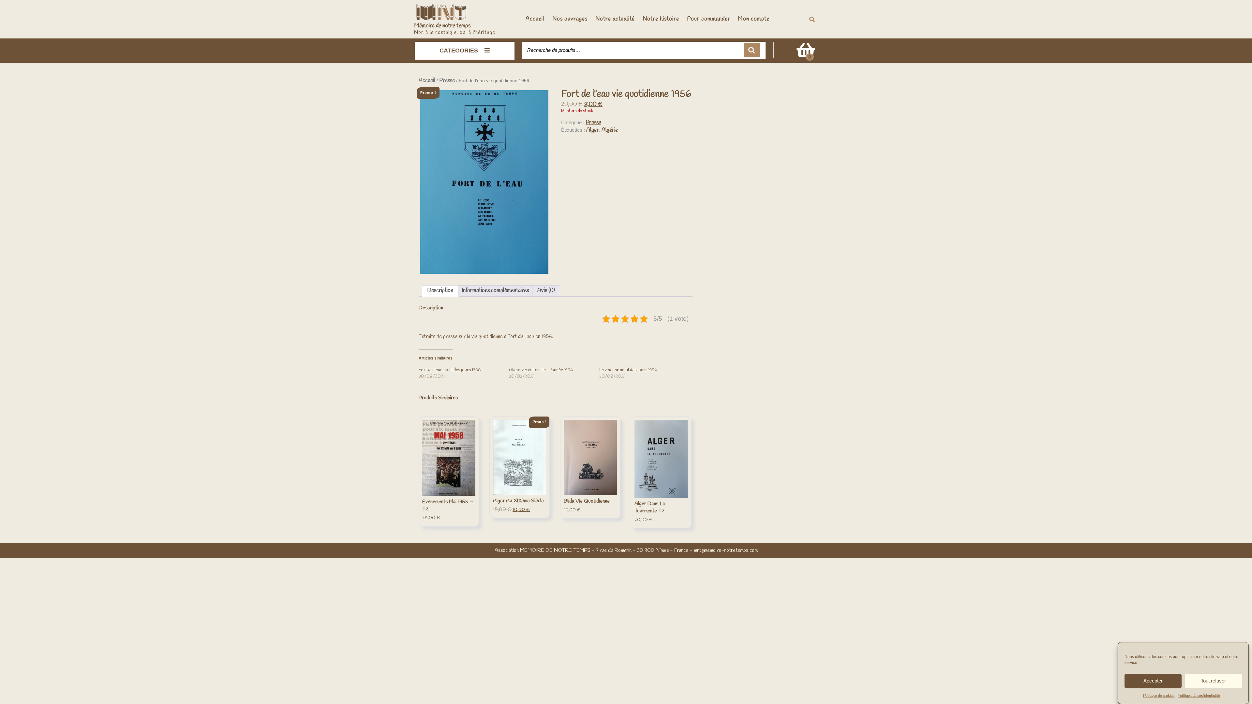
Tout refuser (1213, 680)
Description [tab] (440, 290)
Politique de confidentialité (1199, 695)
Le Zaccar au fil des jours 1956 (628, 370)
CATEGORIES (459, 50)
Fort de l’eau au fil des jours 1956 (450, 370)
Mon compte (753, 19)
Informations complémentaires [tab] (495, 290)
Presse (447, 80)
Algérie (610, 130)
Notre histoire (661, 19)
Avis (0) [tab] (546, 290)
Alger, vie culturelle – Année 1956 (541, 370)
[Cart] (806, 54)
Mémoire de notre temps (442, 26)
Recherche (752, 50)
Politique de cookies (1158, 695)
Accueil (535, 19)
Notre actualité (615, 19)
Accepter (1153, 680)
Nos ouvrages (570, 19)
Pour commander (708, 19)
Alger (592, 130)
